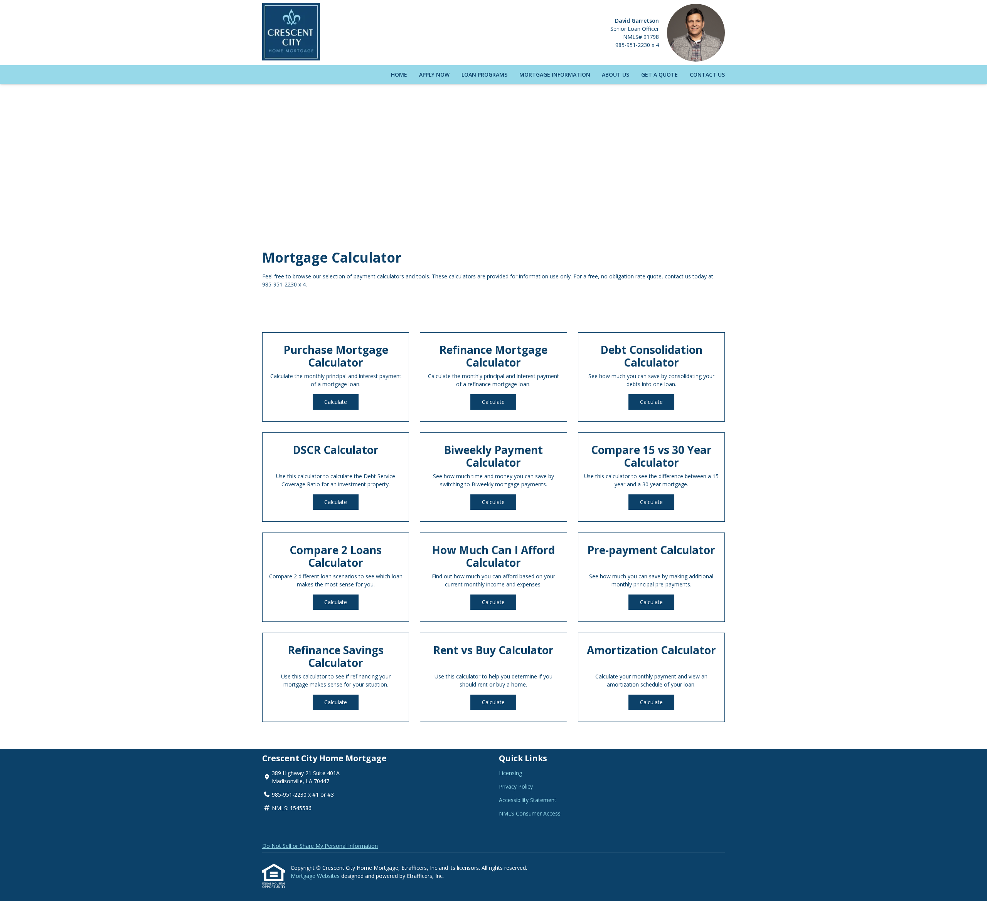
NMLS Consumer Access (530, 813)
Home (399, 74)
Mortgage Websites (316, 875)
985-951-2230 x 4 (637, 45)
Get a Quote (659, 74)
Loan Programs (484, 74)
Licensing (510, 773)
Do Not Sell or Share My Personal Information (320, 845)
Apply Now (434, 74)
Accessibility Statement (527, 800)
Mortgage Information (554, 74)
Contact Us (707, 74)
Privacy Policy (516, 786)
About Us (615, 74)
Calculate (335, 401)
